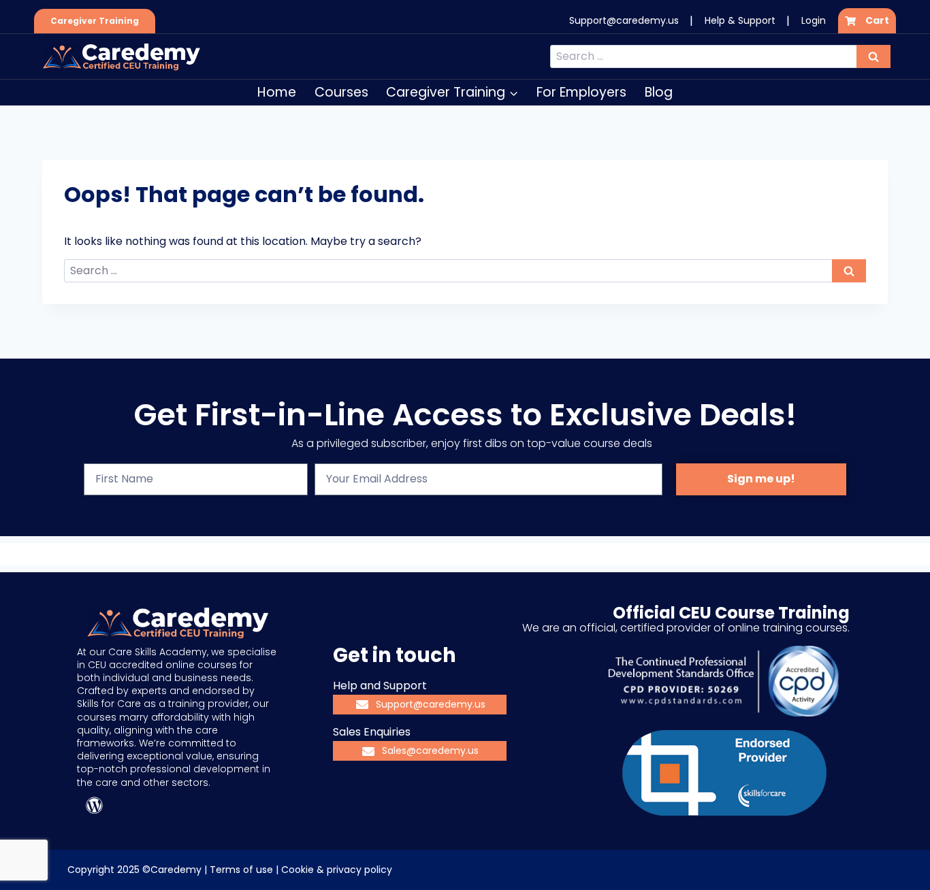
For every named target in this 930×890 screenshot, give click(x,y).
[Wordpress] (94, 806)
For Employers (581, 92)
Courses (341, 92)
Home (276, 92)
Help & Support (740, 20)
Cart (877, 20)
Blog (659, 92)
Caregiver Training (94, 21)
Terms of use (241, 869)
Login (813, 20)
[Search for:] (720, 56)
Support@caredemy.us (624, 20)
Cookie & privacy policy (336, 869)
